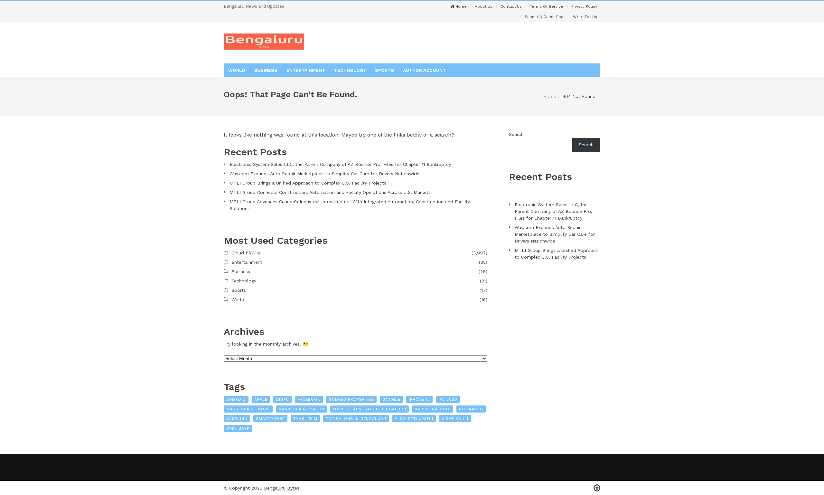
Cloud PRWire (246, 252)
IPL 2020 (447, 399)
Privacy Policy (584, 6)
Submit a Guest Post (545, 16)
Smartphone (270, 418)
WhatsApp (237, 428)
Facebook (308, 399)
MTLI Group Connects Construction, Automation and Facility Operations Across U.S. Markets (330, 192)
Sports (384, 70)
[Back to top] (597, 488)
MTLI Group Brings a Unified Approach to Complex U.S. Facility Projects (307, 183)
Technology (350, 70)
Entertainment (305, 70)
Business (265, 70)
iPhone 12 (419, 399)
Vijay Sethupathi (414, 418)
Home (460, 6)
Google (391, 399)
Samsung (237, 418)
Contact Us (511, 6)
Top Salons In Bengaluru (356, 418)
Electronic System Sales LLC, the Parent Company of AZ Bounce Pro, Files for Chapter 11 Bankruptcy (340, 164)
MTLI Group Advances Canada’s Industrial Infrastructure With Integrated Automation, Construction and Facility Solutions (349, 205)
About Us (483, 6)
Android (236, 399)
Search (516, 134)
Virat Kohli (455, 418)
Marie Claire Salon (301, 409)
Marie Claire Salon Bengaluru (369, 409)
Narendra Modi (433, 409)
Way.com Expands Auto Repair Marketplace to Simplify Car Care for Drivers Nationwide (324, 173)
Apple (260, 399)
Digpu (282, 399)
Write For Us (585, 16)
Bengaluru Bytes (281, 487)
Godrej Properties (351, 399)
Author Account (424, 70)
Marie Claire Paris (248, 409)
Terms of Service (546, 6)
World (236, 70)
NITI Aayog (471, 409)
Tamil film (305, 418)
